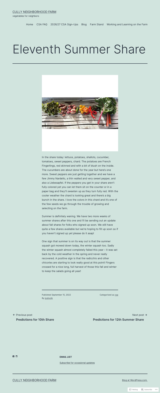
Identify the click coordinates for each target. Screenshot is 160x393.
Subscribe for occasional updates (77, 362)
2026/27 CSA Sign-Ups (64, 24)
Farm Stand (97, 24)
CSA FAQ (41, 24)
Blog (84, 24)
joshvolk (49, 298)
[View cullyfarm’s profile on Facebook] (13, 356)
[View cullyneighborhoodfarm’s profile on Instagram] (17, 356)
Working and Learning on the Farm (127, 24)
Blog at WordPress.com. (135, 380)
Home (29, 24)
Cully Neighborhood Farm (34, 12)
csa (116, 294)
